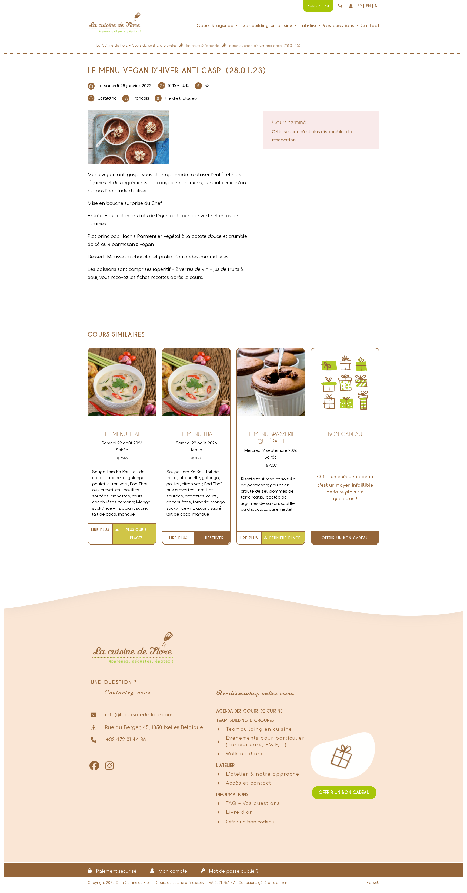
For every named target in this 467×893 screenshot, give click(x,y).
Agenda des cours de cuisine (249, 711)
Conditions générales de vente (264, 883)
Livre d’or (239, 812)
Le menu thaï (122, 434)
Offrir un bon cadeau (345, 538)
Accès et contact (248, 783)
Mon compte (172, 871)
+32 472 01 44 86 (125, 739)
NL (377, 5)
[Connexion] (350, 6)
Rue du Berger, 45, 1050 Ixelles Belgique (154, 727)
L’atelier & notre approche (262, 774)
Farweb (373, 883)
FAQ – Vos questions (253, 803)
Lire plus (100, 530)
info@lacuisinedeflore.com (138, 714)
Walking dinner (246, 754)
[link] (339, 6)
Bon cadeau (345, 434)
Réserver (214, 538)
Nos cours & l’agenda (202, 45)
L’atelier (225, 765)
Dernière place (285, 538)
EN (368, 5)
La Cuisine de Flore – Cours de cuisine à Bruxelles (136, 45)
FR (359, 5)
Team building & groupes (245, 720)
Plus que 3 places (136, 534)
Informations (232, 795)
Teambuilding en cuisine (259, 729)
